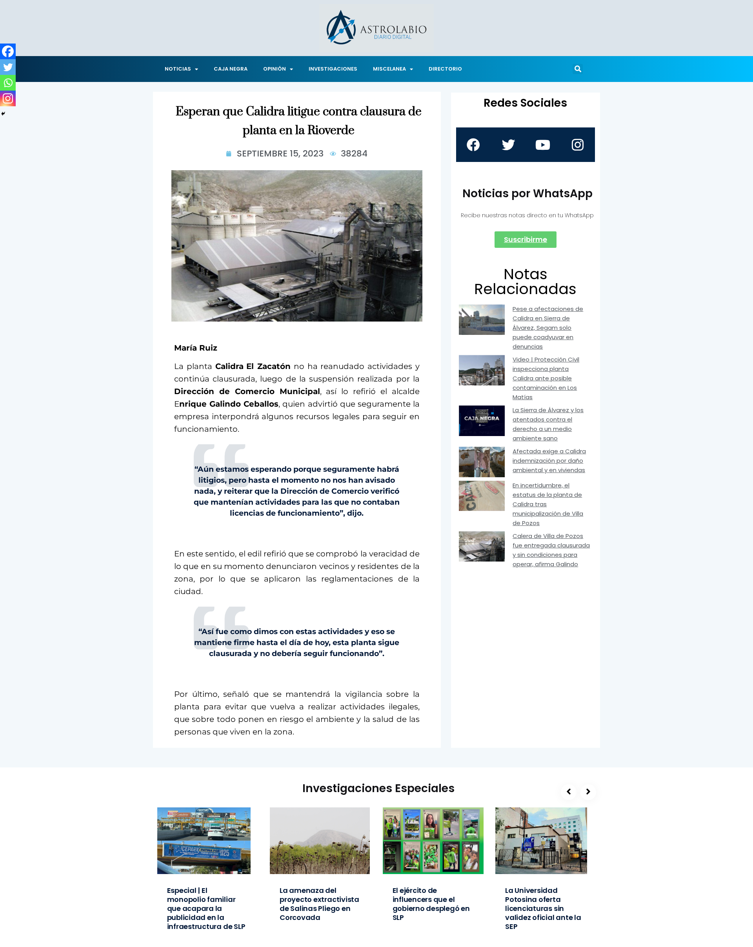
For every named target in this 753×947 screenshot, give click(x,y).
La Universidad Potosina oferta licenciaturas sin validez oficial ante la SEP (543, 908)
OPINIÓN (274, 69)
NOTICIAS (178, 69)
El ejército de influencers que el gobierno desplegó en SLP (431, 903)
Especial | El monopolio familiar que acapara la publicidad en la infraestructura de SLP (206, 908)
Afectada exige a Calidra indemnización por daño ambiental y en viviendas (549, 460)
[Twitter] (8, 67)
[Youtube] (543, 144)
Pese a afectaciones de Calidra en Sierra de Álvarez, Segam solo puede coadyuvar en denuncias (548, 328)
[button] (578, 69)
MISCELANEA (389, 69)
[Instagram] (8, 98)
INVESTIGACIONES (333, 69)
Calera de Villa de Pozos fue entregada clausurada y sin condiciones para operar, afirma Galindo (551, 550)
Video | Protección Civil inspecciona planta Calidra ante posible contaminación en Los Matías (546, 378)
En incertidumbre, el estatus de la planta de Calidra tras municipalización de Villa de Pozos (548, 504)
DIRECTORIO (445, 69)
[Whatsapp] (8, 83)
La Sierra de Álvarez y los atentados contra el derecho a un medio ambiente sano (548, 424)
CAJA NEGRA (230, 69)
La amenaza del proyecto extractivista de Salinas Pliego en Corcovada (319, 903)
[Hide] (3, 114)
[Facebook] (8, 51)
